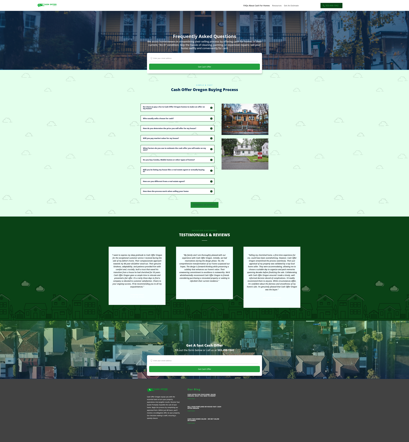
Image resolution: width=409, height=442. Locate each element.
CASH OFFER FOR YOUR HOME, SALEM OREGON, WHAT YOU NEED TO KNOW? (201, 395)
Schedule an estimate (204, 205)
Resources (277, 6)
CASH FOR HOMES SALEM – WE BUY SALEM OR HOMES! (203, 419)
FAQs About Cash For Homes (256, 6)
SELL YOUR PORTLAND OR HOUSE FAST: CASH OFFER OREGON (204, 407)
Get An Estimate (291, 6)
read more (191, 399)
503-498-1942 (331, 5)
